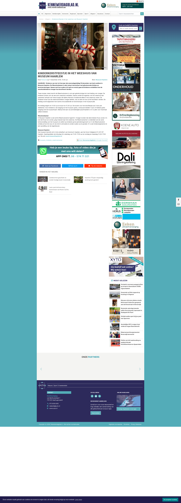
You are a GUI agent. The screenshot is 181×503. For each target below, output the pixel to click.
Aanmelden (96, 413)
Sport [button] (86, 13)
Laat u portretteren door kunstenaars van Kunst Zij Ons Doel (59, 189)
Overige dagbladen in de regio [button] (126, 409)
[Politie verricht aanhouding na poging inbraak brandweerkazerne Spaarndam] (114, 342)
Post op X (73, 166)
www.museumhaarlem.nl (54, 136)
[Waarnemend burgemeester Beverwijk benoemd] (114, 334)
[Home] (39, 13)
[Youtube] (96, 396)
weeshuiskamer (57, 140)
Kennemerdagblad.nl (63, 4)
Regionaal (73, 13)
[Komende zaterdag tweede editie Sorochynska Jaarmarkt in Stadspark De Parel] (114, 310)
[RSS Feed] (100, 396)
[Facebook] (92, 396)
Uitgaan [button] (92, 13)
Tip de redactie (96, 166)
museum (42, 140)
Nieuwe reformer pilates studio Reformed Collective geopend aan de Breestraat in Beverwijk (131, 302)
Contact (107, 13)
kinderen (49, 140)
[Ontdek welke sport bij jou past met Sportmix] (114, 318)
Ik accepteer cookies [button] (170, 499)
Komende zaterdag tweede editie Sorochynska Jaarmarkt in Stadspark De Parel (131, 310)
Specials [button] (79, 13)
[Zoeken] (142, 13)
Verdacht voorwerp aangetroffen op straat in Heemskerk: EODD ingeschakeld (132, 286)
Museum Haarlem (101, 80)
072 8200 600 (54, 403)
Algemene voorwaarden (115, 424)
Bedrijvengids (57, 13)
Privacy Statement (136, 424)
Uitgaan (47, 19)
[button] (39, 369)
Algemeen (48, 13)
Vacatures (100, 13)
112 (42, 13)
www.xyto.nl (53, 408)
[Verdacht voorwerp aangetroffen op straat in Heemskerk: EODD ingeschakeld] (114, 287)
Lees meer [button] (78, 499)
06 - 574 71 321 (80, 156)
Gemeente (65, 13)
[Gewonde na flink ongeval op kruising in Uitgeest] (114, 295)
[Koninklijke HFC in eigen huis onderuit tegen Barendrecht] (114, 326)
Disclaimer (127, 424)
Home (41, 19)
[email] (178, 204)
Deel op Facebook (51, 166)
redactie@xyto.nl (54, 406)
